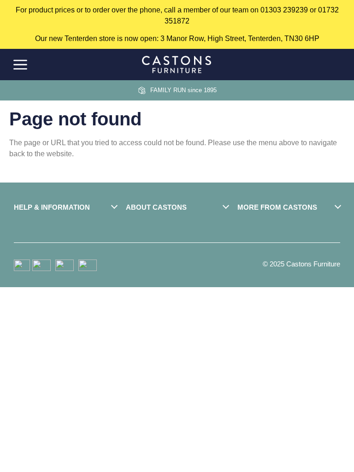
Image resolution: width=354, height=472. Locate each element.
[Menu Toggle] (20, 64)
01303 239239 (284, 10)
